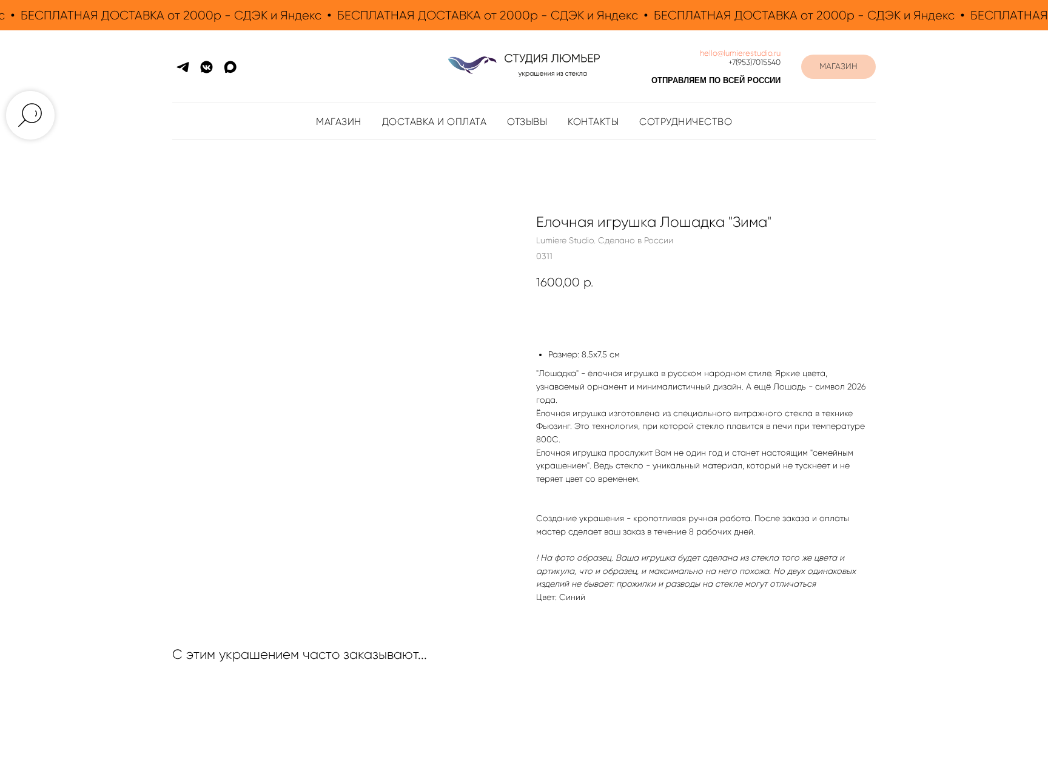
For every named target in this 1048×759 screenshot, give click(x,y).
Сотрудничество (685, 121)
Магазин (338, 121)
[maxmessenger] (230, 67)
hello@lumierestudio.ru (740, 53)
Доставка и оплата (434, 121)
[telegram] (182, 67)
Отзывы (527, 121)
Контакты (593, 121)
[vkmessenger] (206, 67)
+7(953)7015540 (754, 62)
